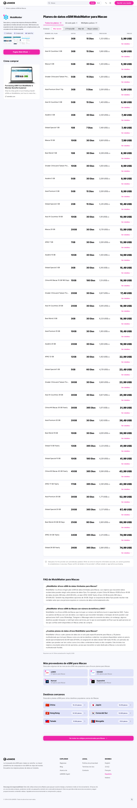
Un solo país (71, 23)
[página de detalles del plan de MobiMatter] (26, 40)
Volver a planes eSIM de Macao (16, 8)
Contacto (85, 770)
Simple (93, 3)
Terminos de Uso (88, 767)
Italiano (107, 777)
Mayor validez (93, 29)
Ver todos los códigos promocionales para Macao (87, 738)
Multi (98, 3)
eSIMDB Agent (65, 774)
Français (108, 770)
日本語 (107, 767)
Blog (61, 767)
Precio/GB (70, 29)
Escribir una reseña (124, 3)
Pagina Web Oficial (20, 52)
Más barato (57, 29)
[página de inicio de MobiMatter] (7, 40)
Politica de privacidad (90, 763)
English (107, 763)
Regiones (63, 763)
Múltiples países (89, 23)
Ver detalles (125, 44)
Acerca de (63, 770)
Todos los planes (53, 23)
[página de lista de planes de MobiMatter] (17, 40)
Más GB (81, 29)
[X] (132, 799)
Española (108, 774)
